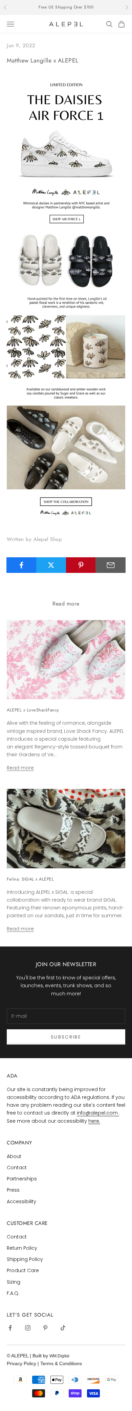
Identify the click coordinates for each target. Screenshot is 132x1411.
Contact (17, 1167)
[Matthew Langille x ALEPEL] (66, 298)
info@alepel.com (98, 1112)
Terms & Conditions (61, 1363)
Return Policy (22, 1248)
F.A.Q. (13, 1293)
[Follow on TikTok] (63, 1327)
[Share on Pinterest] (81, 565)
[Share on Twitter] (51, 565)
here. (94, 1121)
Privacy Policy (22, 1363)
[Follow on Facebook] (10, 1327)
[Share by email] (110, 565)
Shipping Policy (25, 1259)
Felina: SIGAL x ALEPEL (30, 879)
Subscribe (66, 1037)
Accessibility (21, 1201)
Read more (20, 767)
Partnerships (22, 1178)
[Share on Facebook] (21, 565)
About (14, 1156)
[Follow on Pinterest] (45, 1327)
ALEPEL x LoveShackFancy (33, 710)
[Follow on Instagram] (27, 1327)
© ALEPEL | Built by (28, 1355)
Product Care (23, 1270)
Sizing (13, 1282)
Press (13, 1190)
